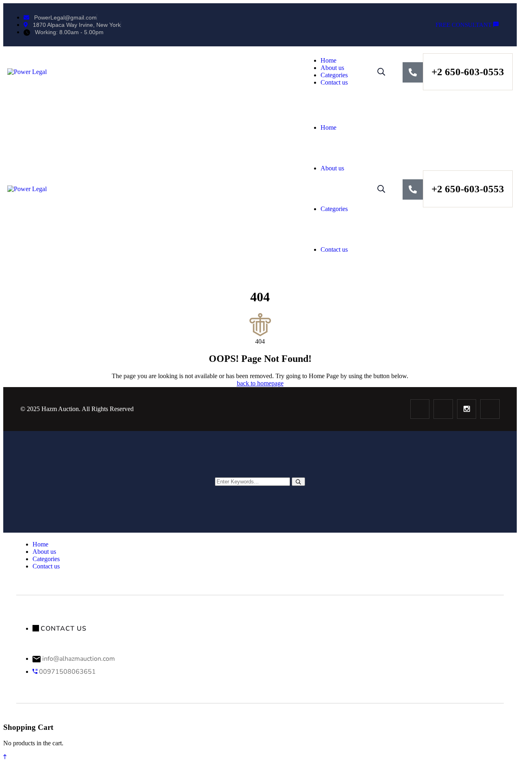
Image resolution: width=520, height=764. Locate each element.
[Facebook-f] (420, 409)
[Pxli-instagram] (467, 409)
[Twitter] (443, 409)
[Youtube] (490, 409)
